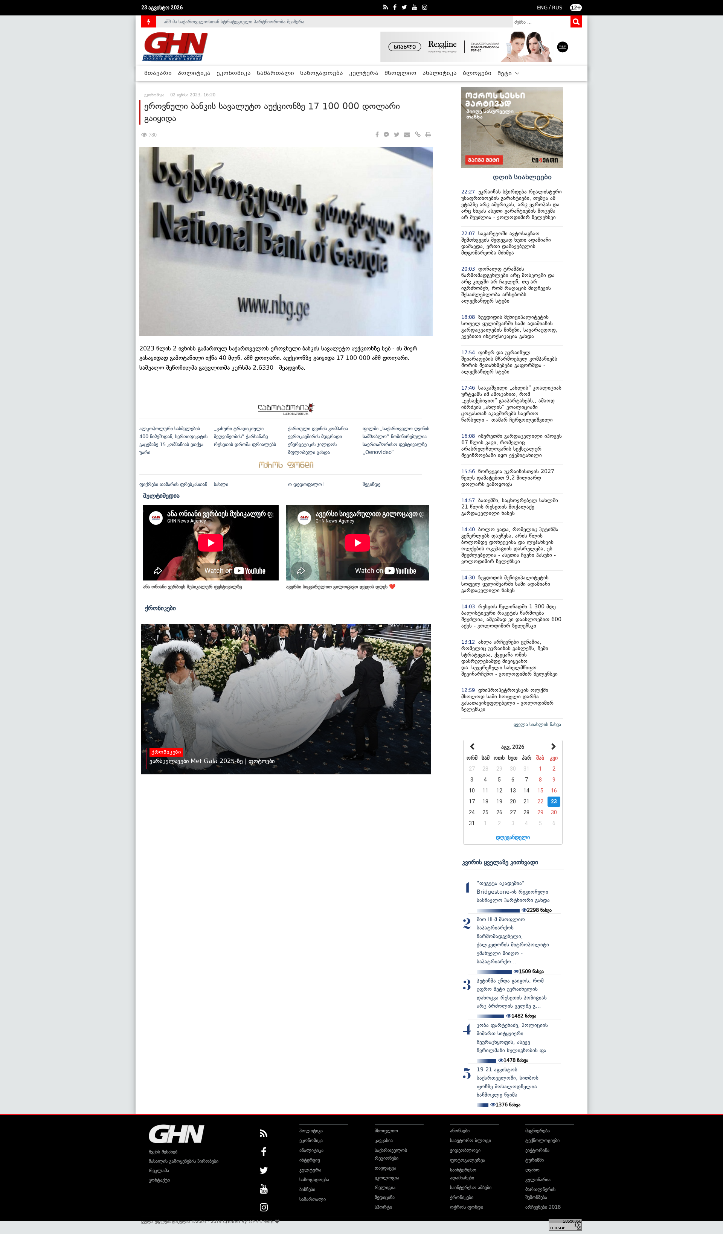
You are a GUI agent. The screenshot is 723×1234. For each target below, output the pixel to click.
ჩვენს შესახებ (163, 1152)
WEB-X (255, 1221)
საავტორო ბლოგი (470, 1140)
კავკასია (384, 1140)
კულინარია (538, 1179)
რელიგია (385, 1187)
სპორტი (383, 1207)
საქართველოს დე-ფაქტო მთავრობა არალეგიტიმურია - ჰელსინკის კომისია (248, 21)
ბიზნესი (307, 1189)
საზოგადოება (321, 73)
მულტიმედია (161, 495)
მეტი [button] (505, 74)
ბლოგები (477, 73)
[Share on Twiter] (396, 135)
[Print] (428, 135)
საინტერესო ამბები (470, 1187)
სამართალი (275, 73)
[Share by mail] (407, 135)
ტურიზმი (534, 1160)
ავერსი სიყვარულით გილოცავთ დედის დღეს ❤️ (340, 587)
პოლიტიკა (194, 73)
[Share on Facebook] (377, 135)
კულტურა (363, 73)
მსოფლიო (400, 73)
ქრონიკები (160, 608)
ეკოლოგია (387, 1178)
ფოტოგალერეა (467, 1160)
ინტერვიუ (309, 1160)
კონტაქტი (159, 1180)
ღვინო (532, 1170)
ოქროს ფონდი (466, 1207)
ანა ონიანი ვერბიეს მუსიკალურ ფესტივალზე (192, 587)
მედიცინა (385, 1197)
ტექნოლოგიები (542, 1140)
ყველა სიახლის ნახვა (537, 724)
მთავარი (158, 73)
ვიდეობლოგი (465, 1150)
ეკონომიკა (234, 73)
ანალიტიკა (440, 73)
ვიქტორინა (537, 1150)
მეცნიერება (537, 1130)
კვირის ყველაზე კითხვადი (500, 862)
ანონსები (460, 1130)
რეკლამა (159, 1170)
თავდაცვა (385, 1168)
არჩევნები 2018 (543, 1207)
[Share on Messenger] (386, 135)
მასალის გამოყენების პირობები (183, 1161)
